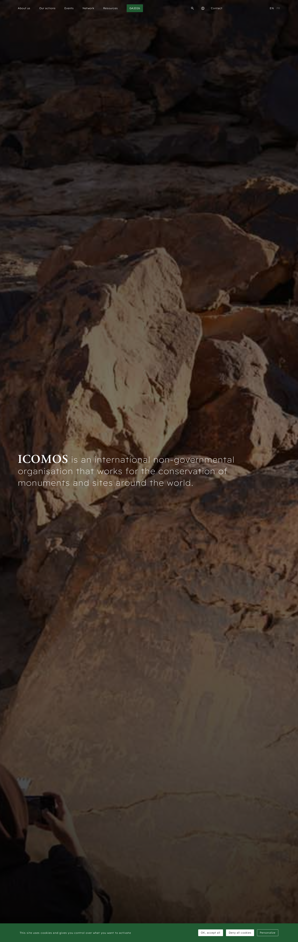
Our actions (47, 8)
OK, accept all (210, 932)
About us (24, 8)
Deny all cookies (240, 932)
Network (88, 8)
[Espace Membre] (203, 8)
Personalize (267, 932)
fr (278, 8)
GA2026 (134, 8)
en (272, 8)
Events (69, 8)
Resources (110, 8)
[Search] (192, 8)
